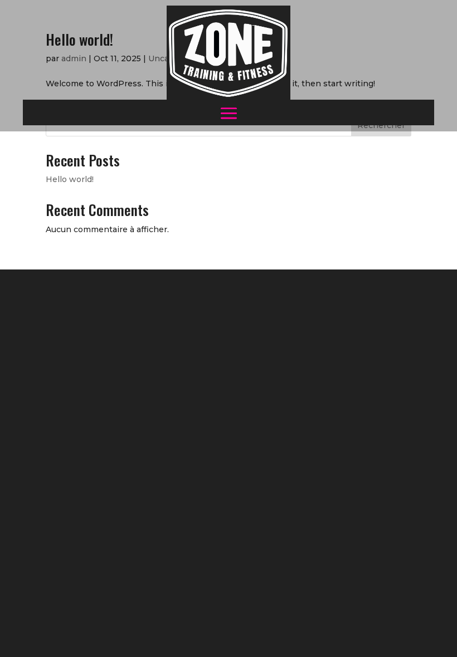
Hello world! (70, 179)
